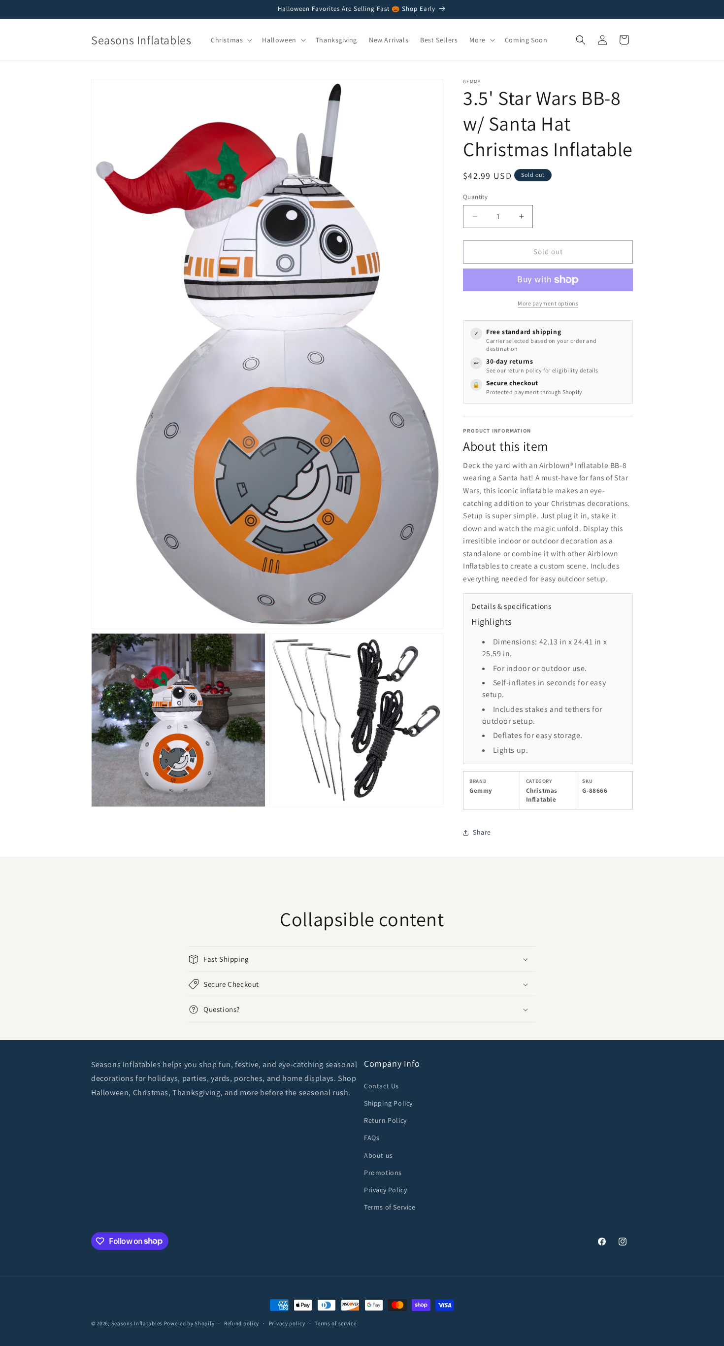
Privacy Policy (385, 1189)
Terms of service (335, 1322)
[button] (230, 40)
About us (378, 1155)
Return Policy (385, 1120)
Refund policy (241, 1322)
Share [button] (482, 832)
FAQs (371, 1138)
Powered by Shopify (189, 1323)
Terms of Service (390, 1207)
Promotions (383, 1172)
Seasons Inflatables (137, 1323)
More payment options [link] (548, 303)
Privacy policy (287, 1322)
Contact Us (381, 1085)
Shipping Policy (388, 1103)
